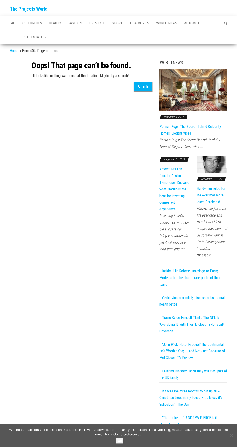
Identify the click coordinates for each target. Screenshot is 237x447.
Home (14, 51)
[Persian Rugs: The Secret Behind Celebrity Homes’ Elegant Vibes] (193, 89)
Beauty (55, 23)
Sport (117, 23)
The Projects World (28, 9)
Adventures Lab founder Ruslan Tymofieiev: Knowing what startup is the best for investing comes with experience (174, 189)
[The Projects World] (12, 23)
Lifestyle (97, 23)
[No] (231, 435)
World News (166, 23)
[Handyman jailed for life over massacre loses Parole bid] (212, 164)
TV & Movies (139, 23)
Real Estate (33, 37)
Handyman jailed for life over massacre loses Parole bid (211, 195)
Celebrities (32, 23)
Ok (120, 441)
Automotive (194, 23)
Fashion (75, 23)
